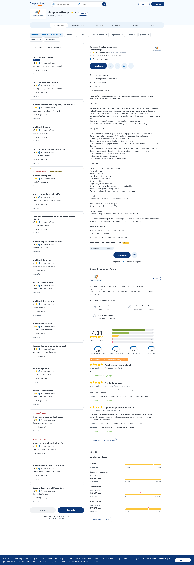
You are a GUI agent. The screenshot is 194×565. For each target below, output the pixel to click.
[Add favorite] (111, 66)
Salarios (97, 25)
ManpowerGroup (48, 63)
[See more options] (131, 66)
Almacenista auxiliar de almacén (48, 417)
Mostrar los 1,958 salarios (101, 520)
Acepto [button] (182, 560)
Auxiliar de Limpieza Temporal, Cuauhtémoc (54, 104)
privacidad (61, 518)
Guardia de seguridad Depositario (49, 488)
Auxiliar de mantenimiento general (49, 346)
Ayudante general (41, 368)
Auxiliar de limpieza (42, 175)
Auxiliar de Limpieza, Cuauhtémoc (49, 465)
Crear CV (158, 4)
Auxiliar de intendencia (43, 301)
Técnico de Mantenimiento (45, 82)
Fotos (154, 25)
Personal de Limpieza (43, 282)
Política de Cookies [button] (93, 561)
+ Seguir (83, 13)
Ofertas (59, 25)
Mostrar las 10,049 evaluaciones (103, 441)
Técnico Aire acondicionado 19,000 (49, 149)
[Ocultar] (124, 66)
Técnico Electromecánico (44, 57)
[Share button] (118, 66)
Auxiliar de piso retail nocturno (47, 241)
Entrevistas (116, 25)
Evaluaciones (78, 25)
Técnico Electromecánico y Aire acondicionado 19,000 (55, 217)
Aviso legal (52, 518)
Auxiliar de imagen (41, 127)
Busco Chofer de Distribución (46, 194)
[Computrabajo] (37, 4)
